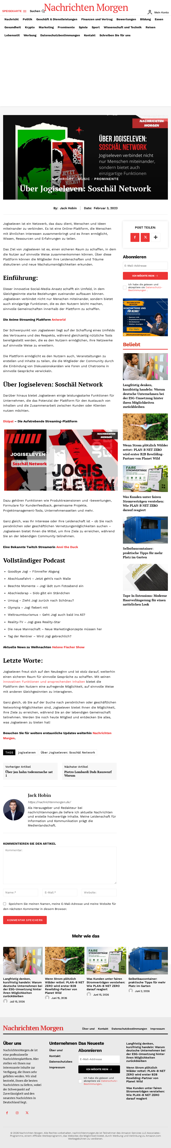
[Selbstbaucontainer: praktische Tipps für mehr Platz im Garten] (145, 529)
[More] (155, 237)
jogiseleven (27, 752)
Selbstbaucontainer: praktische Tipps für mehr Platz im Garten (143, 552)
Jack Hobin (68, 208)
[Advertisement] (85, 73)
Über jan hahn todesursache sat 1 (29, 774)
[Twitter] (145, 237)
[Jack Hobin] (13, 809)
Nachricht (63, 179)
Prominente (106, 179)
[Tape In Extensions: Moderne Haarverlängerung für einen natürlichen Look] (145, 577)
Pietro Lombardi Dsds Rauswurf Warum (88, 774)
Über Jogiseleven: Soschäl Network (68, 752)
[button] (38, 11)
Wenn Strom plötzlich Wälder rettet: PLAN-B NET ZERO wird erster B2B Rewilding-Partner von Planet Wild (145, 451)
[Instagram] (17, 1113)
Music (84, 179)
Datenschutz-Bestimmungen (145, 289)
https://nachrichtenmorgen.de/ (49, 802)
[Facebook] (134, 237)
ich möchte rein (143, 275)
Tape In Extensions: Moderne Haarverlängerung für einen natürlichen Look (145, 599)
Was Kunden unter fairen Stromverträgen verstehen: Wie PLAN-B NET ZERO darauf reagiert (143, 503)
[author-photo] (6, 1001)
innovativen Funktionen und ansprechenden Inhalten (44, 681)
